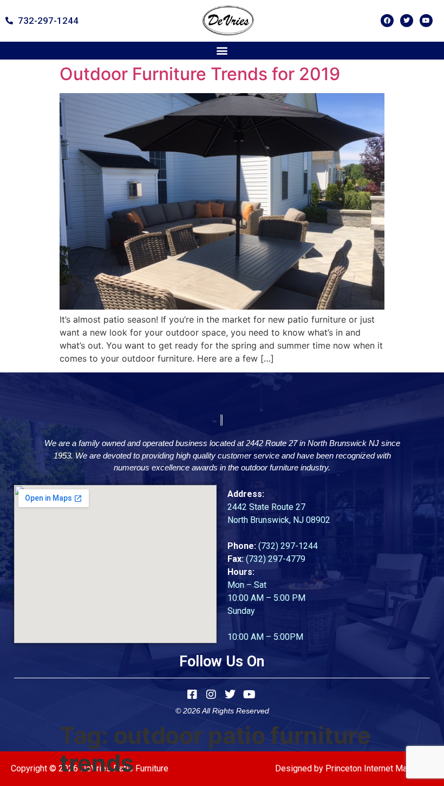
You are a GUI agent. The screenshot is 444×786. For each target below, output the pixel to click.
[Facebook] (387, 20)
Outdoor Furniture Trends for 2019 (200, 73)
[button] (222, 51)
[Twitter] (406, 20)
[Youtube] (426, 20)
